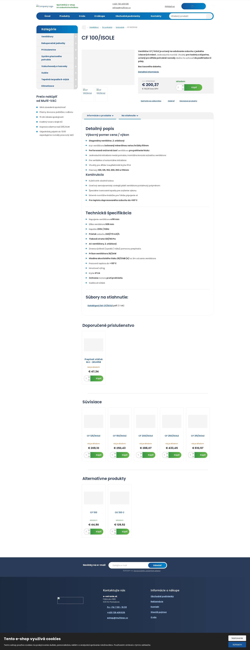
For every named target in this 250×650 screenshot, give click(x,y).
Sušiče (44, 72)
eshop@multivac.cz (117, 618)
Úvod (47, 16)
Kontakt (155, 606)
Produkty (65, 16)
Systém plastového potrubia (51, 58)
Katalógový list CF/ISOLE (100, 305)
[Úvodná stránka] (44, 6)
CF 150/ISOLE (119, 435)
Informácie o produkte (99, 115)
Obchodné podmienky (127, 16)
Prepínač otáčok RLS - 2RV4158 (94, 361)
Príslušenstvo (48, 49)
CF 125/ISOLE (93, 435)
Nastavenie (237, 638)
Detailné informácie (148, 72)
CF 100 (93, 512)
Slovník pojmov (159, 612)
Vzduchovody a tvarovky (54, 66)
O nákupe (99, 16)
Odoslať (157, 565)
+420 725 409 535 (116, 612)
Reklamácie (157, 601)
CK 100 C (119, 512)
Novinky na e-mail (94, 565)
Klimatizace (47, 86)
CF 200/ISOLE (146, 435)
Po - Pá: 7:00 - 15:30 (117, 607)
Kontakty (156, 16)
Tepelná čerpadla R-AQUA (55, 79)
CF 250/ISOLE (172, 435)
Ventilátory (47, 36)
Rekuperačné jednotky (53, 43)
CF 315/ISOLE (197, 435)
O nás (82, 16)
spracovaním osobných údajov (147, 570)
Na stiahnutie (129, 115)
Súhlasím (237, 644)
